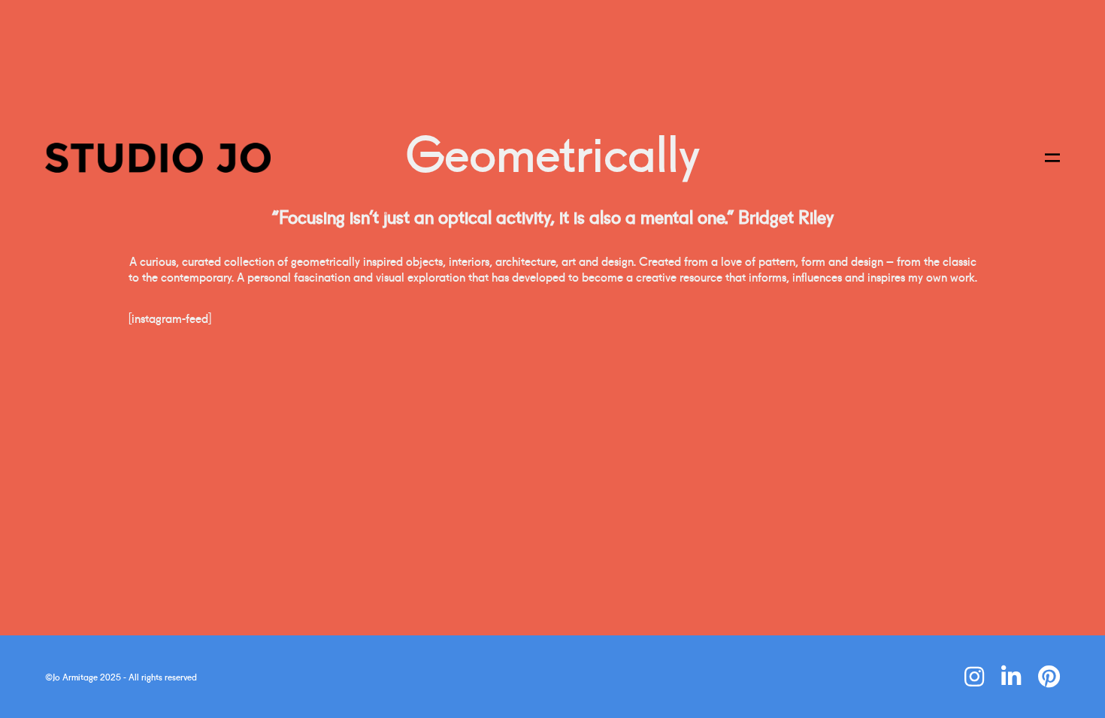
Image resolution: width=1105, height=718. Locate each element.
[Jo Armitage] (158, 157)
